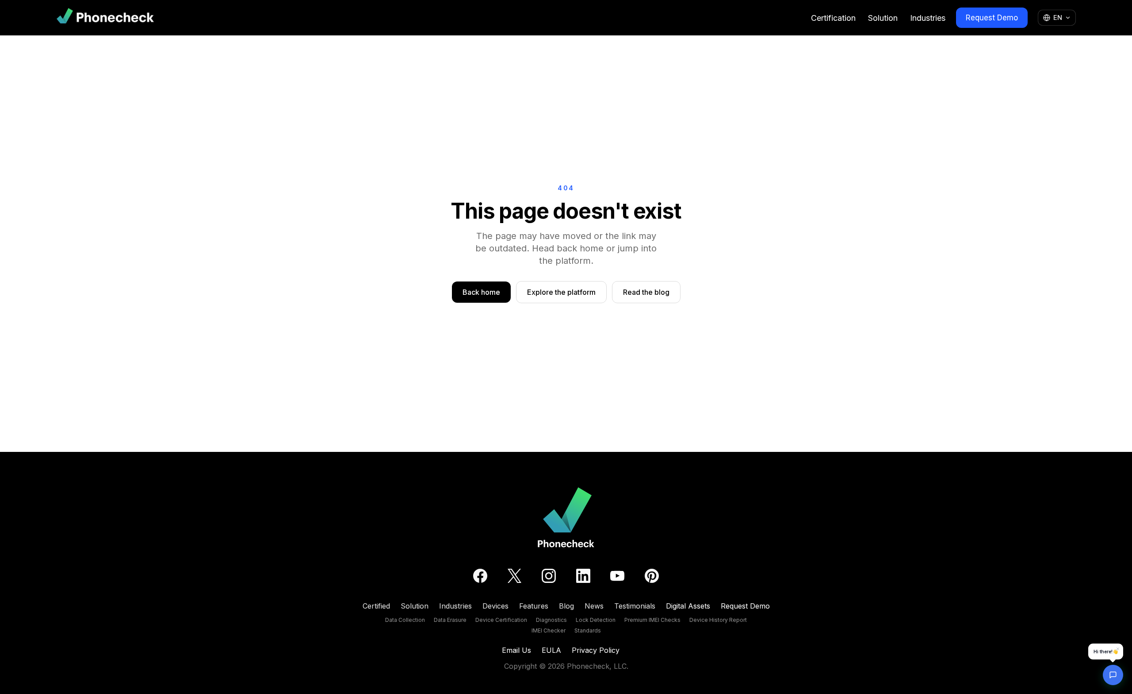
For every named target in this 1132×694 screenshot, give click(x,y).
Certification (833, 18)
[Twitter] (514, 576)
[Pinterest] (652, 576)
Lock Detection (596, 620)
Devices (495, 605)
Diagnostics (551, 620)
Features (533, 605)
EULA (551, 650)
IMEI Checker (549, 630)
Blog (566, 605)
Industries (927, 18)
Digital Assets (688, 605)
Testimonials (634, 605)
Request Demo (992, 17)
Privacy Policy (596, 650)
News (594, 605)
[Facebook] (480, 576)
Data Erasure (450, 620)
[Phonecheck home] (105, 17)
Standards (587, 630)
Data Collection (405, 620)
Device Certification (501, 620)
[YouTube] (617, 576)
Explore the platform (561, 292)
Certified (376, 605)
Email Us (516, 650)
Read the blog (646, 292)
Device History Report (718, 620)
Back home (481, 292)
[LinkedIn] (583, 576)
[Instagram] (549, 576)
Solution (883, 18)
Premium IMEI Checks (652, 620)
